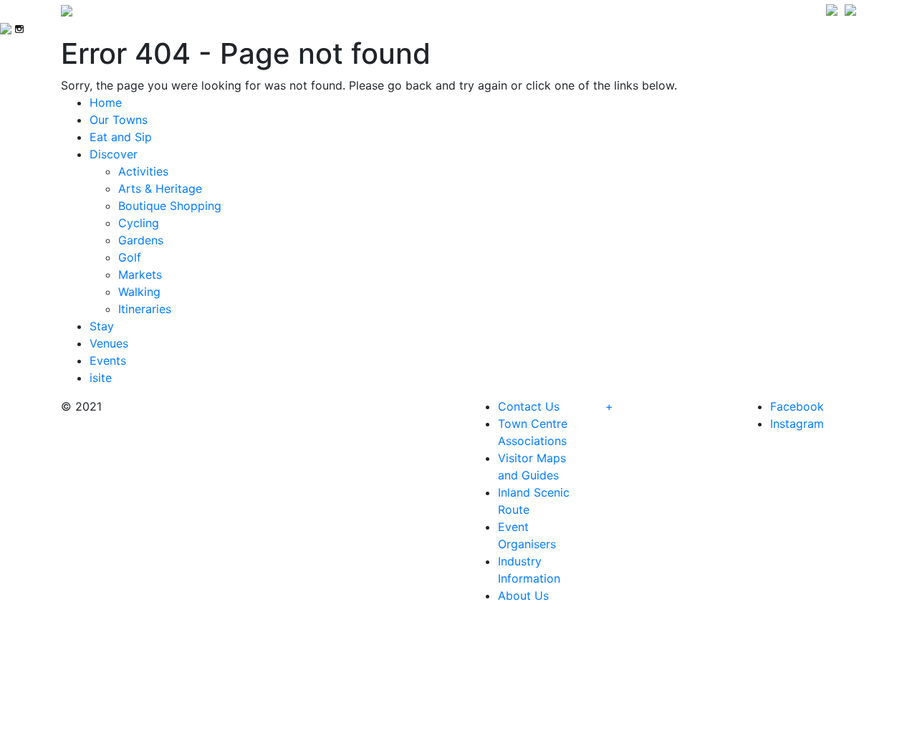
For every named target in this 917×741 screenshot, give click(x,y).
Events (108, 360)
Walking (139, 292)
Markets (140, 274)
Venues (109, 343)
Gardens (140, 240)
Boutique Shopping (169, 206)
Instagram (797, 423)
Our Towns (119, 120)
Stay (102, 326)
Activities (143, 171)
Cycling (138, 223)
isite (101, 377)
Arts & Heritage (160, 188)
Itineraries (144, 309)
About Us (523, 595)
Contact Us (529, 406)
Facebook (797, 406)
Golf (129, 257)
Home (106, 102)
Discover (114, 154)
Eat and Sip (121, 137)
